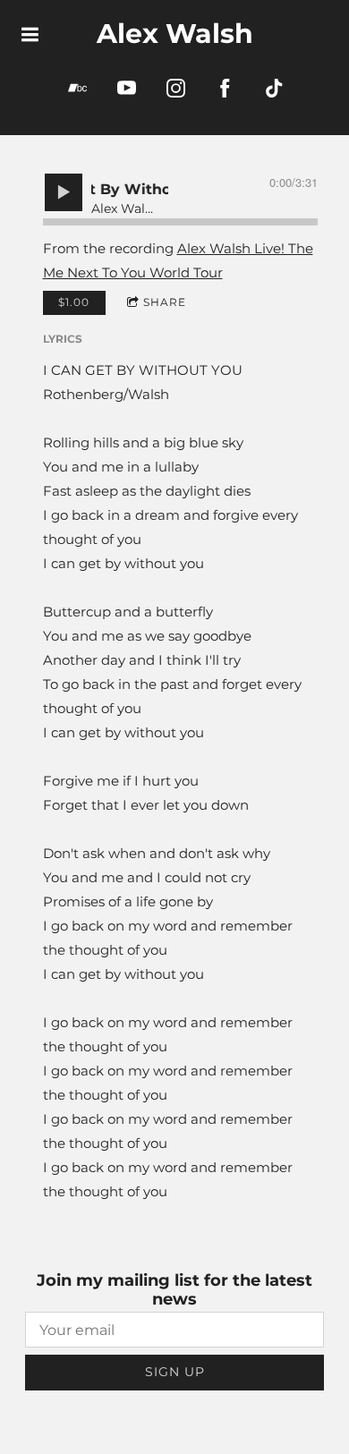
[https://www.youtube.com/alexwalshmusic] (126, 88)
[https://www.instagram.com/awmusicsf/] (175, 88)
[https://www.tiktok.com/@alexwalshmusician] (274, 88)
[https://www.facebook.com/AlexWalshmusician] (225, 88)
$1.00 (73, 302)
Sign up (175, 1372)
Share (164, 302)
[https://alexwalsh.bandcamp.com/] (77, 88)
